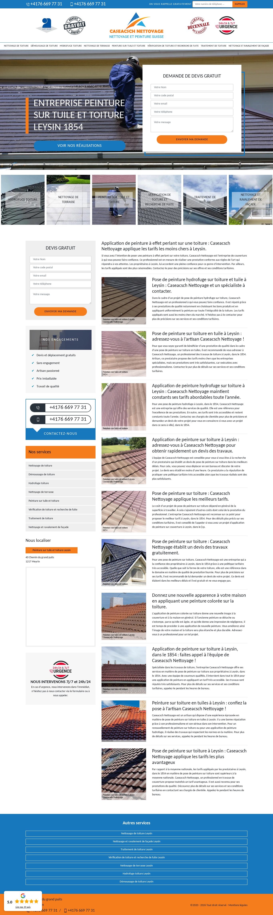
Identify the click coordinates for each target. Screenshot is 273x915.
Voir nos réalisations (80, 146)
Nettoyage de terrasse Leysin (136, 865)
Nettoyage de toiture (16, 46)
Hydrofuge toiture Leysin (136, 873)
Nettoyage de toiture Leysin (136, 833)
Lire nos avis (23, 907)
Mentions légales (237, 905)
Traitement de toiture (213, 46)
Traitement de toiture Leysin (136, 849)
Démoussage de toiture (44, 46)
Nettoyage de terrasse (97, 46)
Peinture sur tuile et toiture (128, 46)
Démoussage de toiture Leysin (136, 881)
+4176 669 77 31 (46, 4)
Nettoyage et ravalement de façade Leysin (136, 841)
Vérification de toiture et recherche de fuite (173, 46)
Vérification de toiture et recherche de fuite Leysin (137, 857)
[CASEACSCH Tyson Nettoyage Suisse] (136, 25)
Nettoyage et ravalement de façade (249, 46)
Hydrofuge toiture (71, 46)
